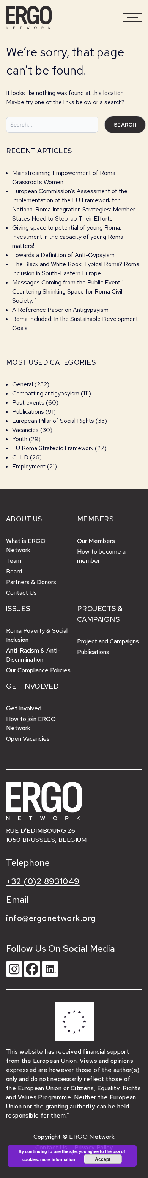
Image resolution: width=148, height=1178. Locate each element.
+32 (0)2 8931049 (43, 881)
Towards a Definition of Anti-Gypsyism (63, 255)
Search (125, 124)
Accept (102, 1159)
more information (57, 1159)
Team (13, 561)
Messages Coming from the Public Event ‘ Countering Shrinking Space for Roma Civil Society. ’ (67, 291)
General (22, 384)
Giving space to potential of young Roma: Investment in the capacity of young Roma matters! (67, 237)
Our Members (96, 541)
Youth (19, 439)
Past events (28, 402)
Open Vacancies (28, 739)
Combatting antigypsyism (45, 393)
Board (14, 571)
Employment (29, 466)
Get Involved (23, 708)
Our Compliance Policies (38, 670)
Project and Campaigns (108, 641)
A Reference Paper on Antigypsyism (60, 310)
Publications (28, 412)
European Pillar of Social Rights (53, 421)
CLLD (20, 457)
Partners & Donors (31, 582)
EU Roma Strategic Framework (52, 448)
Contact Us (21, 593)
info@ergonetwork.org (51, 918)
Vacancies (25, 430)
